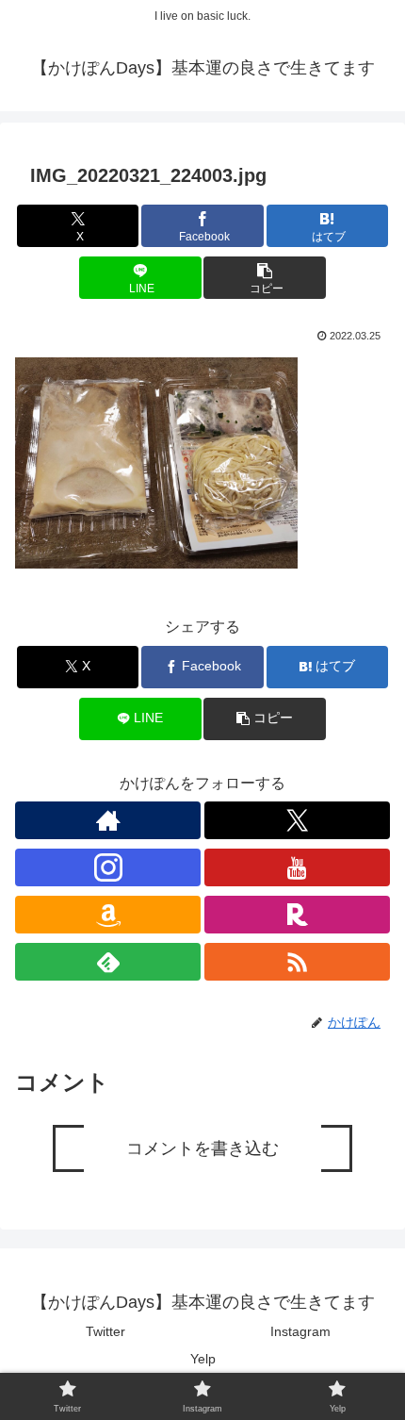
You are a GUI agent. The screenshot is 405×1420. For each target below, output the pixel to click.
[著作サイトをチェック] (108, 820)
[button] (264, 277)
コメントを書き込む (202, 1148)
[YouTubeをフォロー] (297, 867)
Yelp (203, 1358)
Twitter (105, 1331)
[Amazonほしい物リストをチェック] (108, 914)
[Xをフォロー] (297, 820)
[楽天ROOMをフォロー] (297, 914)
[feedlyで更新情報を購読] (108, 962)
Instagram (300, 1331)
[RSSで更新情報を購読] (297, 962)
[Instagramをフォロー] (108, 867)
